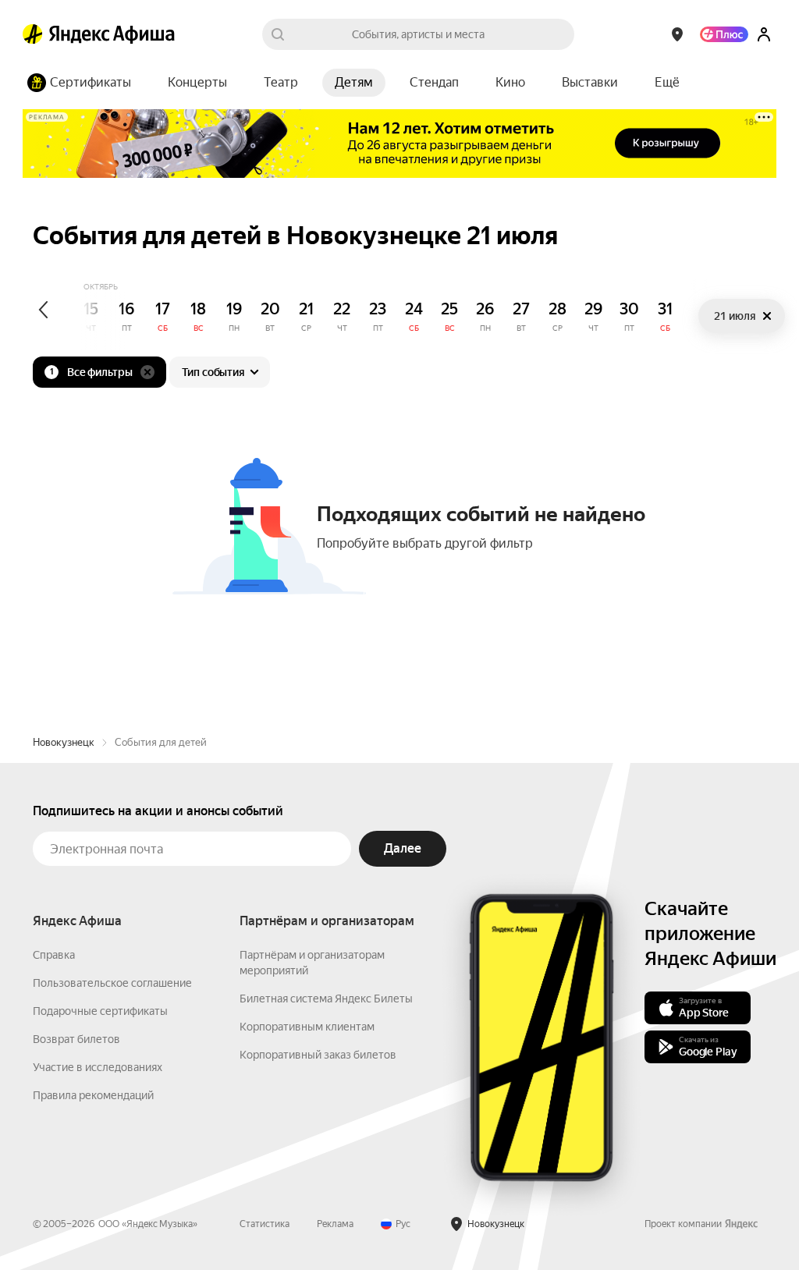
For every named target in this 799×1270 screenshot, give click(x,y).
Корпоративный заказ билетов (318, 1054)
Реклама (335, 1224)
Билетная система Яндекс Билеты (326, 998)
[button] (667, 83)
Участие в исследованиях (97, 1067)
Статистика (264, 1224)
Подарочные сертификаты (100, 1011)
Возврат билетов (76, 1039)
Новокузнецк (63, 742)
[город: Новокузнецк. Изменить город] (677, 34)
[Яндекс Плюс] (724, 34)
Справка (54, 955)
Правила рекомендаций (93, 1095)
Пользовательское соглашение (112, 983)
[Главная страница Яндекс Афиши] (33, 34)
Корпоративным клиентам (307, 1026)
